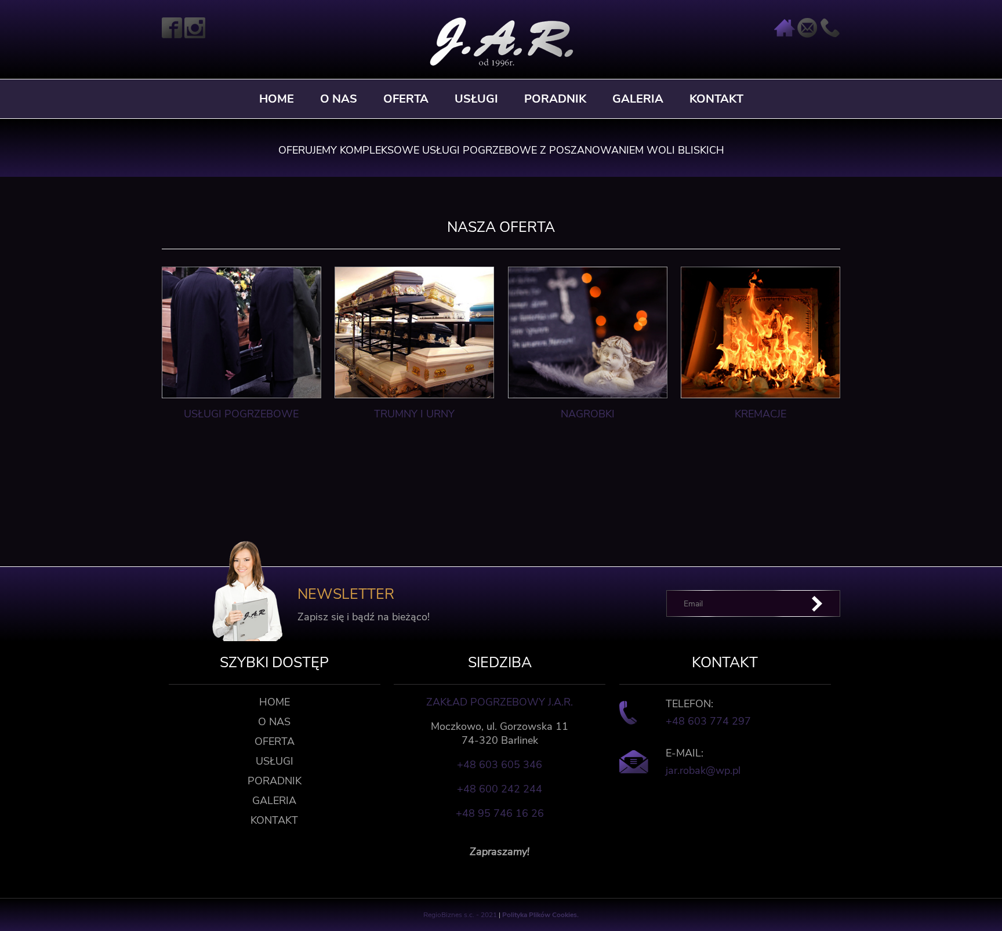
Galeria (637, 99)
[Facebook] (172, 35)
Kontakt (716, 99)
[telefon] (829, 35)
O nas (338, 99)
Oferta (406, 99)
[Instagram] (194, 35)
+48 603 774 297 (708, 721)
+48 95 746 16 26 (500, 813)
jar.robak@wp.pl (703, 770)
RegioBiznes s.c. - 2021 (461, 914)
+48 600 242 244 (499, 789)
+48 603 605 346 (499, 765)
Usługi (476, 99)
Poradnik (555, 99)
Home (276, 99)
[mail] (807, 35)
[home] (784, 35)
